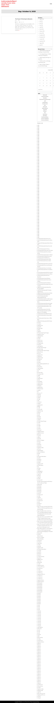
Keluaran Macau (40, 351)
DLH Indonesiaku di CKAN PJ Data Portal (44, 256)
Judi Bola (38, 329)
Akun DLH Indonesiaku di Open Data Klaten (44, 273)
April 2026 (41, 27)
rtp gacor (38, 437)
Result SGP (39, 344)
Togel (38, 400)
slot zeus (38, 424)
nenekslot (39, 390)
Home (51, 3)
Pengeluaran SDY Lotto (41, 694)
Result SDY (39, 326)
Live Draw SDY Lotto (40, 566)
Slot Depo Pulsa (40, 372)
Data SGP (39, 322)
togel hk (38, 375)
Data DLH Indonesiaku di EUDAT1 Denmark (45, 272)
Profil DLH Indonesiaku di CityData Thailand (44, 254)
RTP (38, 371)
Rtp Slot (38, 453)
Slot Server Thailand (40, 440)
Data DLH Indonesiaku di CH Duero (43, 248)
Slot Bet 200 (39, 446)
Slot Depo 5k (39, 359)
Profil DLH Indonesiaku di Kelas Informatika (44, 303)
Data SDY (39, 428)
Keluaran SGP (39, 533)
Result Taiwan (39, 366)
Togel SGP (39, 394)
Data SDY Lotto (40, 640)
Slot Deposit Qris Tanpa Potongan (43, 332)
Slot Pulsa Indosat (40, 465)
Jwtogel (38, 605)
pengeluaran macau (40, 432)
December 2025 (42, 35)
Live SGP (38, 338)
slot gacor (39, 412)
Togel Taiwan (39, 543)
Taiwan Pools (39, 540)
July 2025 (41, 45)
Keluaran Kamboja (40, 538)
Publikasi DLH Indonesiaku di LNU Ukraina (44, 321)
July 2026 (41, 21)
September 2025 (42, 41)
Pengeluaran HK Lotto (41, 574)
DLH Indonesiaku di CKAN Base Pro (43, 257)
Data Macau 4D (40, 494)
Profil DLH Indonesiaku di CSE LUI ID (43, 309)
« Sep (39, 89)
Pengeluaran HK (40, 357)
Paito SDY (39, 475)
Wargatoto (39, 643)
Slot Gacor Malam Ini (45, 118)
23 (50, 83)
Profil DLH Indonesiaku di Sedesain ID (43, 294)
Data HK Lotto (40, 568)
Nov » (41, 89)
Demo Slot (39, 634)
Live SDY (38, 369)
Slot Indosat (45, 115)
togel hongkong (40, 346)
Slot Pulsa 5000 (39, 328)
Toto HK (38, 544)
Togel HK (39, 331)
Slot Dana (39, 441)
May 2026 (41, 25)
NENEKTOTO (40, 559)
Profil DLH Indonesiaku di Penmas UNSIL (44, 304)
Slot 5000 (38, 365)
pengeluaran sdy (40, 325)
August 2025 (41, 43)
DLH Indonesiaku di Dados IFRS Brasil (43, 278)
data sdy (38, 413)
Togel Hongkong (40, 335)
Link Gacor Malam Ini (41, 452)
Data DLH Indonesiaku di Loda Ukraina (44, 282)
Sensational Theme (36, 701)
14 (43, 80)
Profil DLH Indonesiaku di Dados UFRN (44, 259)
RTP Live (44, 111)
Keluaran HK (39, 484)
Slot (45, 112)
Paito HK (38, 360)
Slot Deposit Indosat (45, 96)
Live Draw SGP (39, 480)
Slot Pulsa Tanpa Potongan (41, 347)
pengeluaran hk (39, 341)
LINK (38, 125)
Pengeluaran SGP (40, 547)
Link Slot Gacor (40, 340)
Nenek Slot (39, 418)
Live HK (38, 407)
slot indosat (45, 97)
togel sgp (38, 397)
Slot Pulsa (39, 362)
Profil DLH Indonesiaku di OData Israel (43, 238)
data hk (38, 379)
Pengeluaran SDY (40, 463)
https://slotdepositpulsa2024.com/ (43, 363)
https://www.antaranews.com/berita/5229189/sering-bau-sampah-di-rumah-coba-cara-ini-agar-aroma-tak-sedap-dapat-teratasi (44, 526)
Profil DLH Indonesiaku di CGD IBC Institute (45, 299)
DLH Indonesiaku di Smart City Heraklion (44, 268)
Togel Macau (45, 114)
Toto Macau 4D (45, 103)
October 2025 (41, 39)
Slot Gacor (39, 353)
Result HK (45, 109)
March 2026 (41, 29)
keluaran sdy (39, 628)
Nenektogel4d (39, 583)
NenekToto (39, 552)
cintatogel (39, 697)
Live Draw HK (39, 409)
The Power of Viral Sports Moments (23, 19)
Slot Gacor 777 (39, 393)
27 (39, 85)
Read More (16, 30)
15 (46, 80)
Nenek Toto (39, 560)
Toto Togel (39, 550)
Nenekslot (39, 416)
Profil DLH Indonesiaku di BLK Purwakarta (44, 313)
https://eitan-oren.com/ (41, 693)
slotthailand (39, 385)
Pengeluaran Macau (40, 431)
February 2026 (41, 31)
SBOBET (38, 406)
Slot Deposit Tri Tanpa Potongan (44, 99)
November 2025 (42, 37)
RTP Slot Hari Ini (40, 388)
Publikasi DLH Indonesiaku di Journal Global (44, 293)
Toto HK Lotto (39, 571)
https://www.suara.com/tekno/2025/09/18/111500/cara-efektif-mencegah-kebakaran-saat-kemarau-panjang (45, 508)
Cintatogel (39, 611)
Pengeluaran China (40, 447)
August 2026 (41, 19)
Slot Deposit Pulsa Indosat (41, 456)
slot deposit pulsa (40, 343)
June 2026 (41, 23)
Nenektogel (39, 430)
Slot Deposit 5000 (40, 374)
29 (46, 85)
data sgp (38, 377)
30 (50, 85)
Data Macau (39, 402)
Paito (45, 105)
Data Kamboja (39, 381)
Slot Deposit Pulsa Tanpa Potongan (43, 350)
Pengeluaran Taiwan (40, 334)
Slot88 (38, 636)
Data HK (38, 443)
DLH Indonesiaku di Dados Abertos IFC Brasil (45, 250)
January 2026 (41, 33)
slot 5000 (38, 425)
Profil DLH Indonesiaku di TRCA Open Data (44, 263)
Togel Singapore (40, 471)
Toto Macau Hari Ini (40, 556)
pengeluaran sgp (40, 349)
